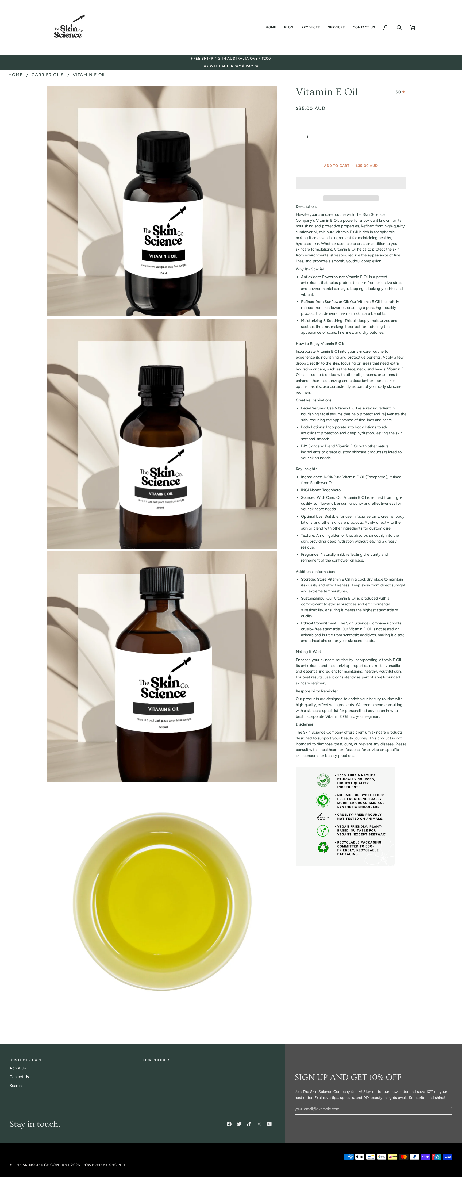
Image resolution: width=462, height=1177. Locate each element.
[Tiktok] (249, 1124)
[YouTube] (269, 1124)
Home (16, 74)
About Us (18, 1068)
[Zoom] (56, 305)
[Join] (448, 1108)
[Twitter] (239, 1124)
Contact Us (19, 1076)
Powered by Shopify (104, 1165)
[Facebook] (229, 1124)
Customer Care (26, 1060)
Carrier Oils (48, 74)
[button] (289, 27)
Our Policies (157, 1060)
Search (16, 1085)
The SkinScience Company (42, 1165)
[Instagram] (259, 1124)
